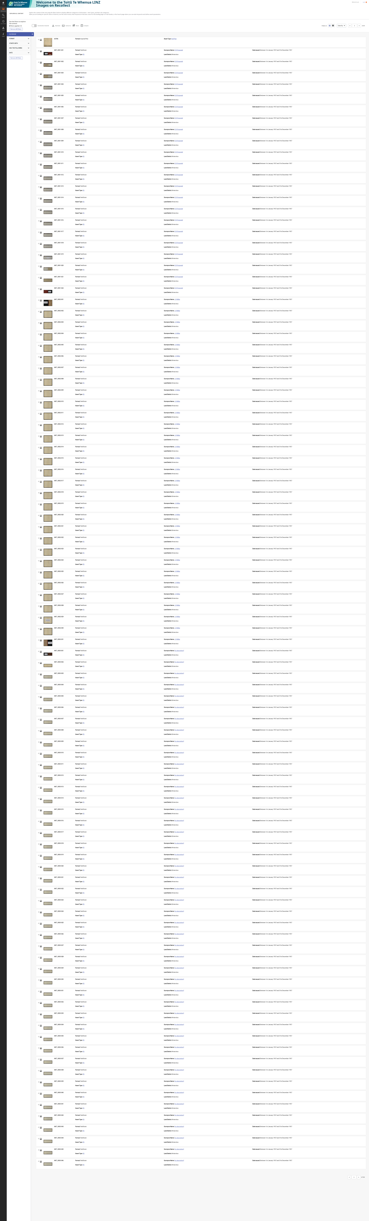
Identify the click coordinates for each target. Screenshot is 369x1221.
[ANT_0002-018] (48, 495)
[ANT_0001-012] (48, 178)
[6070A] (48, 42)
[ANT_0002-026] (48, 586)
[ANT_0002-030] (48, 631)
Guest (357, 2)
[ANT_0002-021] (48, 529)
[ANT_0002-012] (48, 427)
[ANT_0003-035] (48, 1039)
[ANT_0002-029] (48, 620)
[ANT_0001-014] (48, 201)
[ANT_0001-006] (48, 110)
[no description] (179, 650)
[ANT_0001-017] (48, 235)
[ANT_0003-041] (48, 1107)
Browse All (3, 11)
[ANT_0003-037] (48, 1062)
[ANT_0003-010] (48, 756)
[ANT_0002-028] (48, 609)
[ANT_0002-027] (48, 597)
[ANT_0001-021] (48, 280)
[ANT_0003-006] (48, 711)
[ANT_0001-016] (48, 223)
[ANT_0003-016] (48, 824)
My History (3, 23)
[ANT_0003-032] (48, 1005)
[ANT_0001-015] (48, 212)
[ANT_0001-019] (48, 257)
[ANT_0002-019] (48, 507)
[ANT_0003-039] (48, 1084)
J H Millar (177, 299)
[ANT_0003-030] (48, 982)
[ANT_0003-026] (48, 937)
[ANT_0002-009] (48, 393)
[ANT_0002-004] (48, 337)
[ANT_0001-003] (48, 76)
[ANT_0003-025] (48, 926)
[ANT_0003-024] (48, 914)
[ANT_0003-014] (48, 801)
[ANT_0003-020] (48, 869)
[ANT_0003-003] (48, 677)
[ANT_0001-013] (48, 189)
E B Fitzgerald (179, 50)
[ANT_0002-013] (48, 439)
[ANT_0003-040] (48, 1096)
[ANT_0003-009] (48, 745)
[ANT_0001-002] (48, 65)
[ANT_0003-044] (48, 1141)
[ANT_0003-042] (48, 1118)
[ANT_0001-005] (48, 99)
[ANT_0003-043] (48, 1130)
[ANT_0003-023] (48, 903)
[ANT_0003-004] (48, 688)
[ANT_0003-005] (48, 699)
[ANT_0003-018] (48, 846)
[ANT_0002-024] (48, 563)
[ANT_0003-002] (48, 665)
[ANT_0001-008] (48, 133)
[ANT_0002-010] (48, 405)
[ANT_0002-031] (48, 643)
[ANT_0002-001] (48, 303)
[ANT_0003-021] (48, 880)
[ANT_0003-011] (48, 767)
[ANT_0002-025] (48, 575)
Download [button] (56, 25)
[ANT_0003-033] (48, 1016)
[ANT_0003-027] (48, 948)
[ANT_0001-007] (48, 121)
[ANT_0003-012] (48, 779)
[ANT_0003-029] (48, 971)
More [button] (3, 36)
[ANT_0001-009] (48, 144)
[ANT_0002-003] (48, 325)
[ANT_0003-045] (48, 1152)
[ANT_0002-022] (48, 541)
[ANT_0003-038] (48, 1073)
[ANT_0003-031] (48, 994)
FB (83, 54)
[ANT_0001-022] (48, 291)
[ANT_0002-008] (48, 382)
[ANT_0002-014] (48, 450)
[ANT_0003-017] (48, 835)
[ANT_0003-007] (48, 722)
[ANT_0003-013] (48, 790)
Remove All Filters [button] (15, 29)
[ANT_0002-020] (48, 518)
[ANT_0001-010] (48, 155)
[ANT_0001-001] (48, 53)
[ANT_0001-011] (48, 167)
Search (3, 17)
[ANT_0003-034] (48, 1028)
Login (3, 30)
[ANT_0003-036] (48, 1050)
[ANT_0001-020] (48, 269)
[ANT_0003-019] (48, 858)
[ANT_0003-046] (48, 1164)
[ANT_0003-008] (48, 733)
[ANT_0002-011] (48, 416)
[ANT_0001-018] (48, 246)
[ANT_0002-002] (48, 314)
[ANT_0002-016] (48, 473)
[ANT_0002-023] (48, 552)
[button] (66, 25)
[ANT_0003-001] (48, 654)
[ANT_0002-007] (48, 371)
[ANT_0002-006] (48, 359)
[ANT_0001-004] (48, 87)
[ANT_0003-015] (48, 812)
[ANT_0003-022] (48, 892)
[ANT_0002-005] (48, 348)
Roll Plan (174, 39)
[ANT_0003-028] (48, 960)
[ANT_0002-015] (48, 461)
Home (3, 4)
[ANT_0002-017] (48, 484)
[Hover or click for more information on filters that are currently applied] (21, 26)
